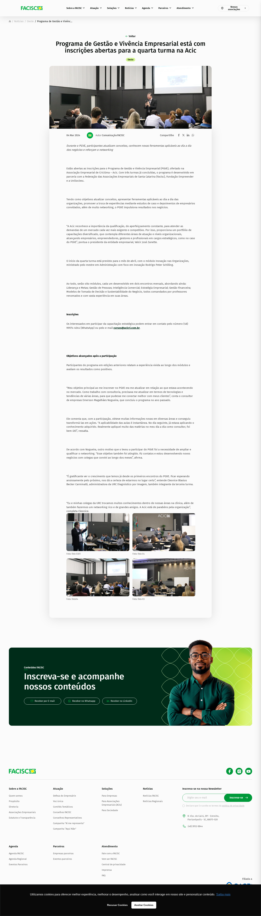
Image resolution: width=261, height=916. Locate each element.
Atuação (94, 8)
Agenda (146, 8)
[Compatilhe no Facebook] (178, 135)
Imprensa (107, 869)
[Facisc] (32, 8)
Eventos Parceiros (18, 864)
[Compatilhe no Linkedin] (188, 135)
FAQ (103, 875)
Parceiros (163, 8)
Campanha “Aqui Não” (64, 828)
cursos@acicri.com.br (126, 327)
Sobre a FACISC (74, 8)
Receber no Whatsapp (83, 700)
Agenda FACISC (16, 853)
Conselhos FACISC (62, 812)
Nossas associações (234, 8)
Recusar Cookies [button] (117, 905)
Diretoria (13, 806)
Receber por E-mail (45, 700)
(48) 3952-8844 (195, 826)
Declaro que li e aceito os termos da (215, 806)
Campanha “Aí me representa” (68, 823)
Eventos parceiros (62, 858)
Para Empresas (109, 795)
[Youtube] (248, 771)
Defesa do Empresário (64, 795)
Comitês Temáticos (63, 806)
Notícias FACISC (151, 795)
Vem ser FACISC (109, 858)
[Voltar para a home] (10, 21)
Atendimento (184, 8)
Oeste (30, 21)
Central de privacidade (114, 864)
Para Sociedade (110, 810)
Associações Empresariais (22, 812)
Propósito (14, 801)
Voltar (132, 36)
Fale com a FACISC (111, 853)
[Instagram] (239, 771)
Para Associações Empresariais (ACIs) (112, 803)
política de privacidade (233, 806)
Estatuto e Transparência (22, 817)
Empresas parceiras (63, 853)
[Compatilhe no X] (183, 135)
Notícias (129, 8)
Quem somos (16, 795)
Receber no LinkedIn (121, 700)
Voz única (58, 801)
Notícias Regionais (153, 801)
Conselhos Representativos (67, 817)
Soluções (111, 8)
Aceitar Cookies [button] (143, 905)
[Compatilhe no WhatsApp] (193, 135)
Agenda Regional (18, 858)
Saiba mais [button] (223, 894)
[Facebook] (229, 771)
